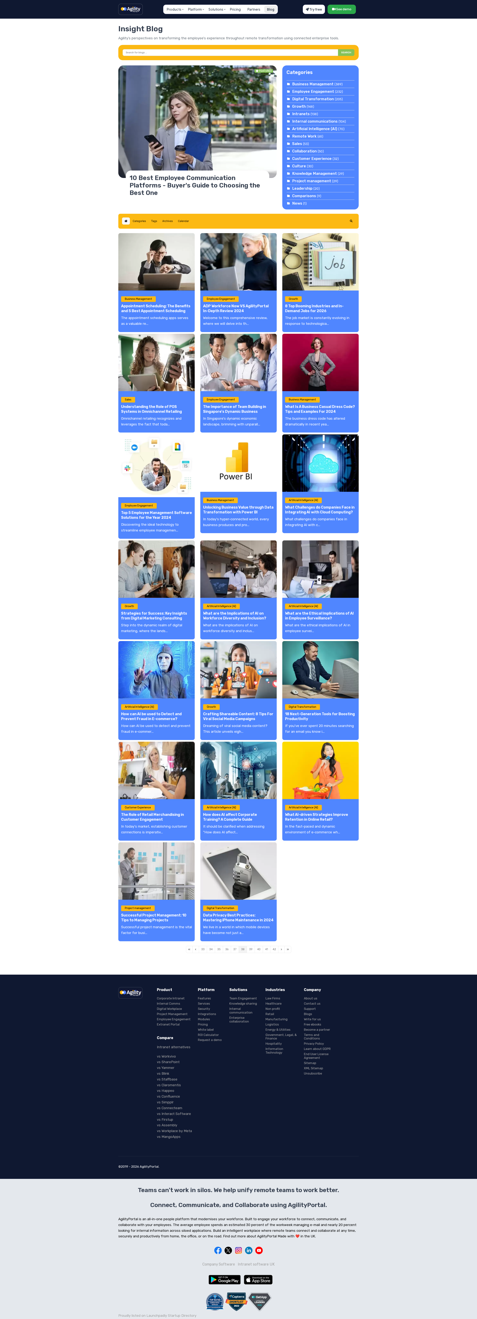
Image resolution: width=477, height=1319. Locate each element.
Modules (204, 1019)
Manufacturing (277, 1019)
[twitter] (228, 1250)
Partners (253, 9)
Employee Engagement (313, 91)
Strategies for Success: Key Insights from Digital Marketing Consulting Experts (154, 618)
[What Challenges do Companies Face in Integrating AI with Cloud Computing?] (320, 463)
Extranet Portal (168, 1024)
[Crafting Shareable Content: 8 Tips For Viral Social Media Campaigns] (238, 669)
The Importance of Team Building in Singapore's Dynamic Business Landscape (234, 411)
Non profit (273, 1009)
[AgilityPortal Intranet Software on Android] (224, 1280)
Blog (270, 9)
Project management (311, 181)
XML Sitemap (313, 1068)
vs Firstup (165, 1120)
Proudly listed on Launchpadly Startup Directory (157, 1316)
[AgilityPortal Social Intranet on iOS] (258, 1280)
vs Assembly (167, 1125)
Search (346, 52)
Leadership (302, 188)
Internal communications (315, 121)
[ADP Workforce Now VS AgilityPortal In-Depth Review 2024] (238, 262)
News (297, 203)
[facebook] (218, 1250)
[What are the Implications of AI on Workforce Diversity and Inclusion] (238, 569)
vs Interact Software (174, 1114)
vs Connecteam (169, 1108)
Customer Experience (312, 158)
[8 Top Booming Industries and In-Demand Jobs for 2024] (320, 262)
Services (204, 1003)
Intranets (301, 114)
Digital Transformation (313, 99)
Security (204, 1009)
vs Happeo (165, 1091)
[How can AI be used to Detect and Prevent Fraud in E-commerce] (156, 669)
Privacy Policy (314, 1043)
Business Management (313, 84)
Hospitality (274, 1043)
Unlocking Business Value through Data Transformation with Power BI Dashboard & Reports (238, 512)
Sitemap (310, 1063)
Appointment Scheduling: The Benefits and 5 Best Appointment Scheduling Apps (155, 311)
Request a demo (210, 1040)
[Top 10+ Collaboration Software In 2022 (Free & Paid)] (215, 1301)
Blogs (308, 1014)
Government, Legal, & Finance (281, 1036)
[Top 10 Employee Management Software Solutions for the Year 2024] (156, 465)
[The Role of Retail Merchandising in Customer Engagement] (156, 770)
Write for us (312, 1019)
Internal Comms (168, 1003)
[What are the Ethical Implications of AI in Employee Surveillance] (320, 569)
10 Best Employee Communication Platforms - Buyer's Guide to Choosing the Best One (194, 185)
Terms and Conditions (312, 1036)
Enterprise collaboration (239, 1019)
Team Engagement (243, 998)
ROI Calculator (208, 1035)
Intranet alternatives (173, 1047)
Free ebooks (312, 1024)
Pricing (235, 9)
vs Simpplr (165, 1102)
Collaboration (304, 151)
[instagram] (238, 1250)
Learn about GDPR (317, 1049)
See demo (343, 9)
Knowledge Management (314, 173)
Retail (270, 1014)
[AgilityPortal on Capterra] (236, 1302)
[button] (351, 221)
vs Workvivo (166, 1056)
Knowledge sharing (243, 1003)
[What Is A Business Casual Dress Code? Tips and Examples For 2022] (320, 362)
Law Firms (273, 998)
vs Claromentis (169, 1085)
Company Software (218, 1264)
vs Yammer (165, 1068)
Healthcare (274, 1003)
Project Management (172, 1014)
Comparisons (304, 196)
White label (206, 1029)
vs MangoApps (169, 1137)
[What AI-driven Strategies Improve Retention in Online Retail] (320, 770)
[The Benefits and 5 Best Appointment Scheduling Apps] (156, 262)
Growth (299, 106)
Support (310, 1009)
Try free (315, 9)
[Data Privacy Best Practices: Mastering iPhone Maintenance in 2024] (238, 871)
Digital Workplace (169, 1009)
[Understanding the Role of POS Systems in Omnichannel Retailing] (156, 362)
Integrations (207, 1014)
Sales (297, 143)
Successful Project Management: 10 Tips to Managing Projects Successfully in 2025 (153, 920)
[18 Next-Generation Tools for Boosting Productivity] (320, 669)
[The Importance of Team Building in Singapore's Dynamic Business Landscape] (238, 362)
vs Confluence (168, 1096)
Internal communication (240, 1010)
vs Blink (163, 1074)
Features (204, 998)
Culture (299, 166)
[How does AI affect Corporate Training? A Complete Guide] (238, 770)
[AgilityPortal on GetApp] (259, 1302)
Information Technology (274, 1050)
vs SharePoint (168, 1062)
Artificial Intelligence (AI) (315, 129)
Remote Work (304, 136)
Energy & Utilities (278, 1029)
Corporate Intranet (171, 998)
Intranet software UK (256, 1264)
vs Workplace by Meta (174, 1131)
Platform (195, 9)
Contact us (312, 1003)
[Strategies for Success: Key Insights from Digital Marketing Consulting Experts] (156, 569)
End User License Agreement (316, 1056)
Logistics (272, 1024)
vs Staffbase (167, 1079)
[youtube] (259, 1250)
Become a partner (317, 1029)
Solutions (216, 9)
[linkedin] (248, 1250)
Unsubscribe (313, 1073)
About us (310, 998)
